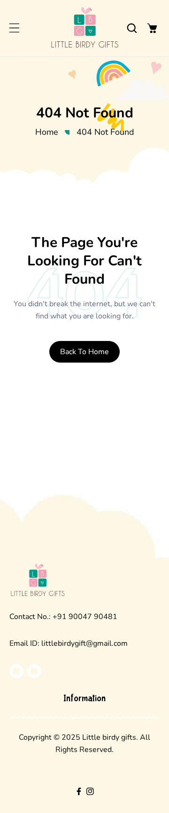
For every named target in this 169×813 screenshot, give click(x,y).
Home (46, 132)
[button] (14, 28)
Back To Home (84, 352)
